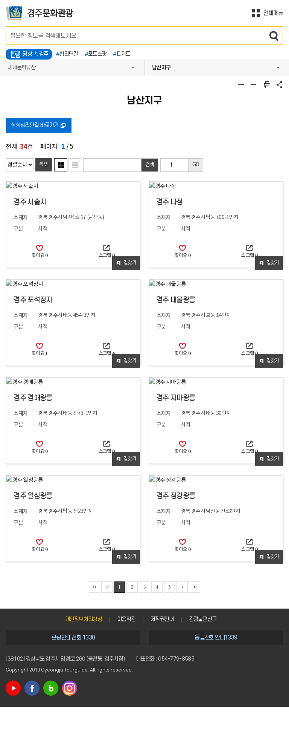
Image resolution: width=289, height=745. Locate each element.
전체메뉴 (273, 13)
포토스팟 (96, 54)
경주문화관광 (40, 13)
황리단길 (67, 54)
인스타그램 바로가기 (69, 688)
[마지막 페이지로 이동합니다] (194, 587)
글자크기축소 (254, 84)
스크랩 (107, 256)
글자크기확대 (242, 84)
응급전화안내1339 (216, 637)
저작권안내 (162, 619)
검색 (274, 35)
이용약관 (126, 619)
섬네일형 (60, 164)
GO (195, 165)
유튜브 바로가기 (13, 688)
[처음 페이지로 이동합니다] (94, 587)
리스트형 (74, 164)
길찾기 (129, 263)
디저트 (121, 54)
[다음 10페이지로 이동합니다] (182, 587)
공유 (279, 84)
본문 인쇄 (267, 84)
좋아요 (40, 256)
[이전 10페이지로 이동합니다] (107, 587)
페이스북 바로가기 (32, 688)
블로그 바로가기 (50, 688)
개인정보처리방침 (83, 619)
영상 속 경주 (35, 54)
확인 (44, 164)
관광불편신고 (203, 619)
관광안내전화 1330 (73, 637)
